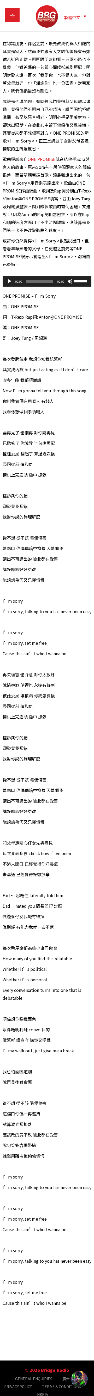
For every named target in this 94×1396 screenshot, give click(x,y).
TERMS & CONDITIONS (61, 1386)
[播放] (9, 281)
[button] (75, 17)
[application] (47, 281)
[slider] (81, 281)
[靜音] (70, 281)
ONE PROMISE (41, 159)
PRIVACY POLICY (18, 1386)
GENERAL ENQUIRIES (33, 1378)
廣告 (66, 1378)
